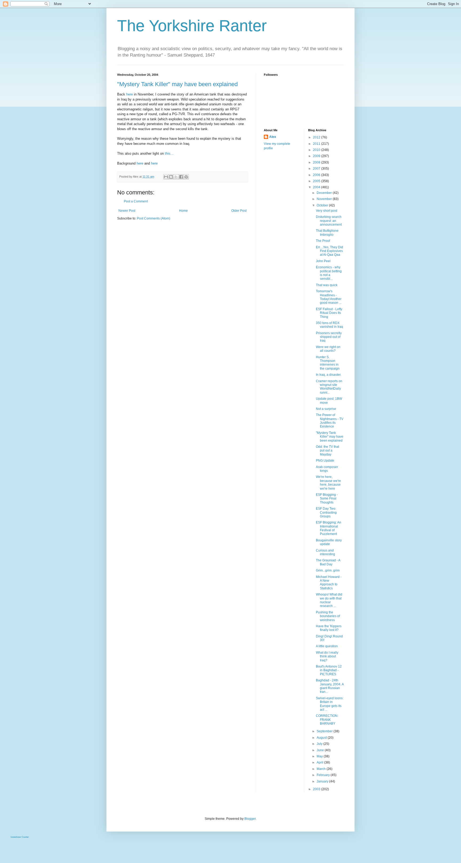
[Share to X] (176, 176)
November (325, 199)
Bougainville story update (329, 542)
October (323, 205)
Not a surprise (326, 409)
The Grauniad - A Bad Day (328, 562)
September (325, 731)
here (129, 94)
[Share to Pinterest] (186, 176)
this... (169, 153)
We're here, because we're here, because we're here (328, 482)
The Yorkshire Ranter (192, 26)
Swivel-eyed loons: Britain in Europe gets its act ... (329, 704)
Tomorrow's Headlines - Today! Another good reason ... (328, 297)
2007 (317, 168)
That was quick (326, 285)
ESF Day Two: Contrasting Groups (326, 512)
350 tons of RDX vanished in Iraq (329, 325)
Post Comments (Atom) (153, 218)
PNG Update (325, 460)
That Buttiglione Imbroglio (327, 232)
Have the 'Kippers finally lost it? (328, 628)
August (322, 738)
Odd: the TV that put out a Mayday (327, 450)
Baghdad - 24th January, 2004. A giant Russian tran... (330, 686)
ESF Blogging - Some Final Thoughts (327, 498)
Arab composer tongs (327, 469)
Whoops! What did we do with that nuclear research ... (329, 600)
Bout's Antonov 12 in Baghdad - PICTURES (329, 670)
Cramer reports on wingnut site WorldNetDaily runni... (329, 386)
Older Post (239, 211)
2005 (317, 181)
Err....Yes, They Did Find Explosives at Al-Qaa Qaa (329, 251)
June (321, 750)
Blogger (250, 819)
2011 (317, 144)
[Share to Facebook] (181, 176)
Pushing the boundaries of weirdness (328, 616)
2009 (317, 156)
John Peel (323, 261)
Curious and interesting (325, 552)
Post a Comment (136, 201)
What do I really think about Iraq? (327, 656)
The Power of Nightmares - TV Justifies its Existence (329, 420)
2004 (317, 187)
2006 (317, 175)
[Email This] (166, 176)
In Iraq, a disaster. (328, 375)
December (325, 193)
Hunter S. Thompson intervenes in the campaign (328, 362)
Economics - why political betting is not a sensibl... (329, 273)
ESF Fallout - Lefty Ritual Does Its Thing (329, 313)
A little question (327, 646)
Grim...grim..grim (328, 570)
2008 (317, 162)
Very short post (326, 211)
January (323, 781)
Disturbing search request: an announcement (329, 220)
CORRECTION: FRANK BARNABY (327, 719)
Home (183, 211)
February (324, 775)
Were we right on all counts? (328, 349)
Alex (272, 137)
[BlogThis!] (171, 176)
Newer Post (126, 211)
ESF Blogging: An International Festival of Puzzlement (328, 528)
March (322, 769)
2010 (317, 150)
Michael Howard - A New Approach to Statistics (328, 582)
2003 (317, 789)
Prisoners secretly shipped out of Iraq (329, 337)
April (320, 762)
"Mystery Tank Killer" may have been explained (177, 84)
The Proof (323, 241)
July (320, 744)
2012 (317, 137)
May (320, 756)
